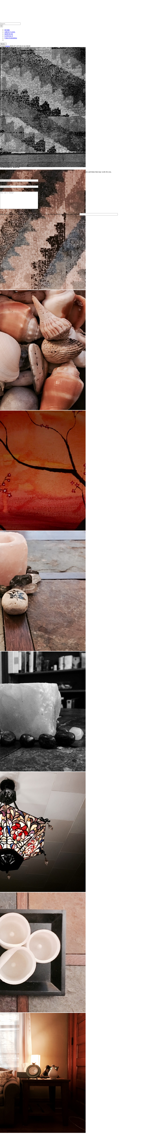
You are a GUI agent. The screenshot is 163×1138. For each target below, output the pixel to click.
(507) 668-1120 (67, 228)
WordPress (69, 255)
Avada (38, 255)
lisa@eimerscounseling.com (67, 223)
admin (7, 46)
